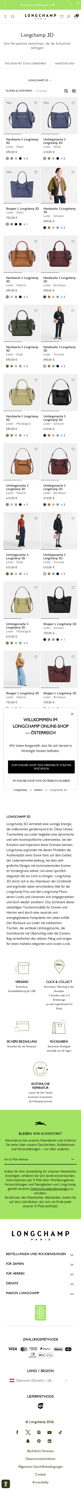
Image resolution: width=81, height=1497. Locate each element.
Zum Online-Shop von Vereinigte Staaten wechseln (41, 767)
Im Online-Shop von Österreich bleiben (41, 780)
